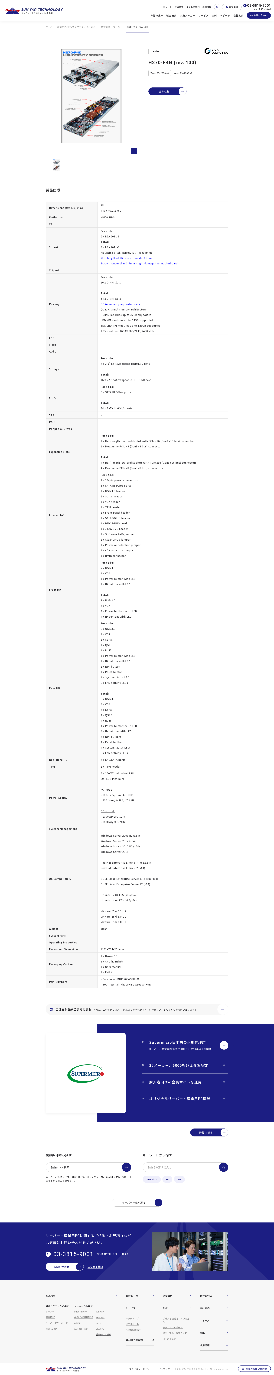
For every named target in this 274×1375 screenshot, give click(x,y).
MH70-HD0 (107, 217)
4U (167, 1179)
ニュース (167, 7)
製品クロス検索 (60, 1167)
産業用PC (50, 1317)
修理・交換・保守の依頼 (175, 1333)
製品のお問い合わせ (256, 1368)
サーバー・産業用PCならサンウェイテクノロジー (72, 26)
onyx (98, 1323)
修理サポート (132, 1324)
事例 (214, 15)
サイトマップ (163, 1369)
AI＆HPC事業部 (134, 1340)
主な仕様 (164, 91)
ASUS (77, 1323)
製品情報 (105, 26)
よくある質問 (193, 7)
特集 (202, 1333)
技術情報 (179, 7)
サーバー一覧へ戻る (134, 1202)
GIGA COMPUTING (83, 1317)
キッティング (132, 1318)
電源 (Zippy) (52, 1328)
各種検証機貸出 (133, 1330)
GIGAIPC (100, 1328)
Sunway (100, 1311)
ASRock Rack (81, 1328)
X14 (179, 1179)
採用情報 (206, 7)
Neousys (100, 1317)
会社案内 (238, 15)
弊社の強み (156, 15)
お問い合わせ (260, 15)
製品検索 (171, 15)
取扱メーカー (187, 15)
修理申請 (233, 7)
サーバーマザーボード (57, 1323)
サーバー (118, 26)
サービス (203, 15)
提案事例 (168, 1295)
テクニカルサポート (173, 1327)
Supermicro (152, 1179)
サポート (225, 15)
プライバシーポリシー (140, 1369)
